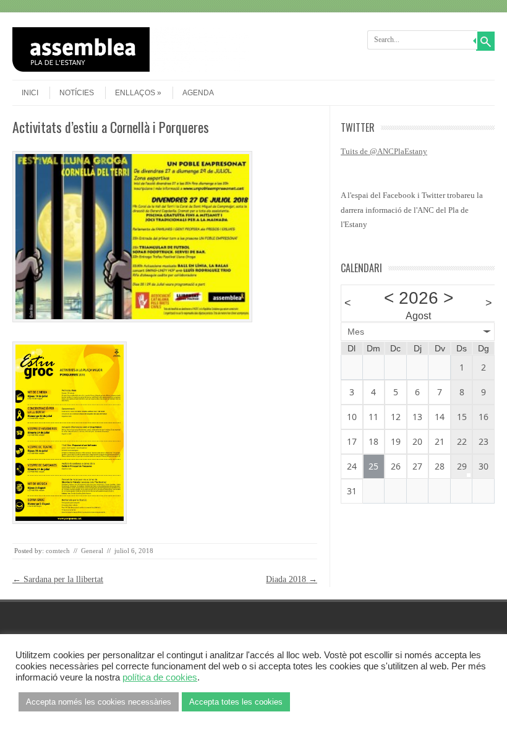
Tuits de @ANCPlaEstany (384, 151)
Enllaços (135, 92)
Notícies (76, 92)
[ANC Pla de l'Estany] (130, 69)
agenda (198, 92)
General (92, 550)
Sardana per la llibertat (57, 579)
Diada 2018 (291, 579)
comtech (58, 550)
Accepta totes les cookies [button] (236, 701)
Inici (30, 92)
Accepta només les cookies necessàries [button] (98, 701)
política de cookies (159, 677)
